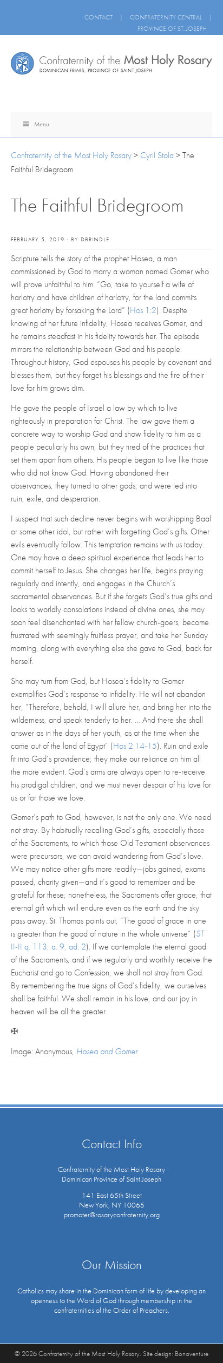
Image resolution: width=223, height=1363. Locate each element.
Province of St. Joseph (172, 28)
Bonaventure (191, 1353)
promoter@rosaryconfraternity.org (112, 1214)
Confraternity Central (166, 17)
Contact (98, 17)
